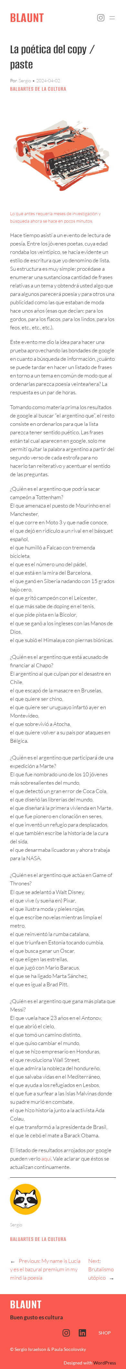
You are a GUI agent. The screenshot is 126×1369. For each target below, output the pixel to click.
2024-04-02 (48, 80)
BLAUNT (27, 17)
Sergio (25, 80)
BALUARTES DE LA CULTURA (38, 89)
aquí (46, 1158)
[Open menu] (112, 18)
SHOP (105, 1332)
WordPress (104, 1362)
